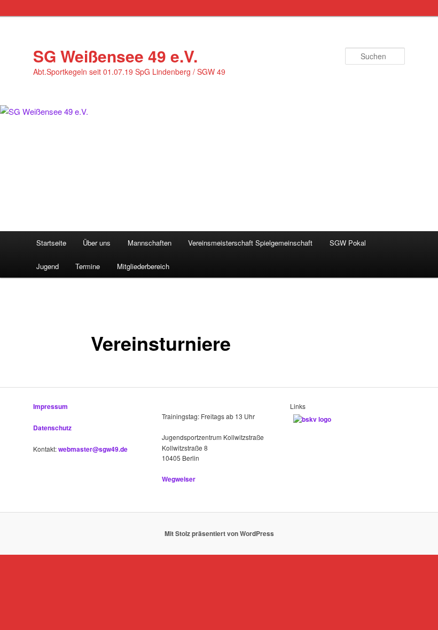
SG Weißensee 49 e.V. (115, 55)
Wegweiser (178, 479)
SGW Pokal (348, 243)
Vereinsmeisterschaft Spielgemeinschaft (250, 243)
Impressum (50, 406)
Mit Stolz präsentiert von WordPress (219, 533)
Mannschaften (149, 243)
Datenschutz (52, 427)
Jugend (47, 266)
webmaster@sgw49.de (93, 449)
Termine (87, 266)
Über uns (97, 243)
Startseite (51, 243)
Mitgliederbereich (143, 266)
